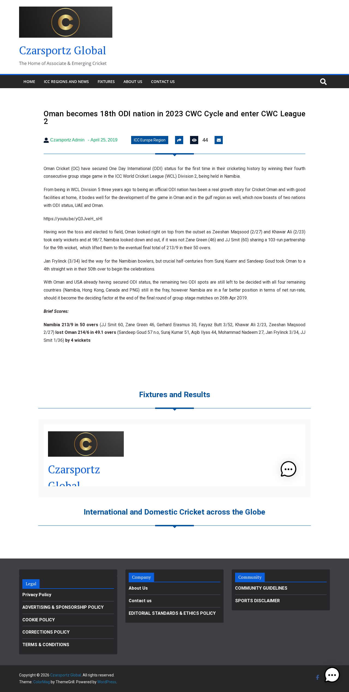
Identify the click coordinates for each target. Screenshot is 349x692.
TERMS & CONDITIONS (45, 644)
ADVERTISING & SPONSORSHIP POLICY (63, 607)
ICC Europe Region (150, 140)
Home (29, 81)
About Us (133, 81)
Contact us (163, 81)
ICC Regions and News (66, 81)
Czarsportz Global (62, 50)
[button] (332, 675)
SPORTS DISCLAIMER (257, 600)
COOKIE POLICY (38, 619)
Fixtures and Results (174, 394)
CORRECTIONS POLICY (46, 632)
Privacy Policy (36, 594)
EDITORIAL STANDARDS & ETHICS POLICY (172, 613)
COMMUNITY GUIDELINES (261, 588)
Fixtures (106, 81)
